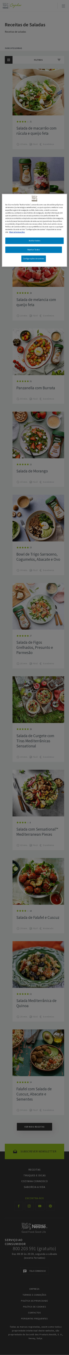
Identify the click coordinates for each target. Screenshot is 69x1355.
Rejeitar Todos (33, 249)
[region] (34, 230)
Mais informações (17, 232)
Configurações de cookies (33, 258)
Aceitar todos (34, 241)
